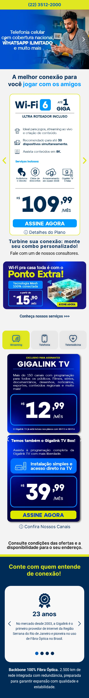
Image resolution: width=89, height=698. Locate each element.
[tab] (16, 347)
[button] (5, 39)
